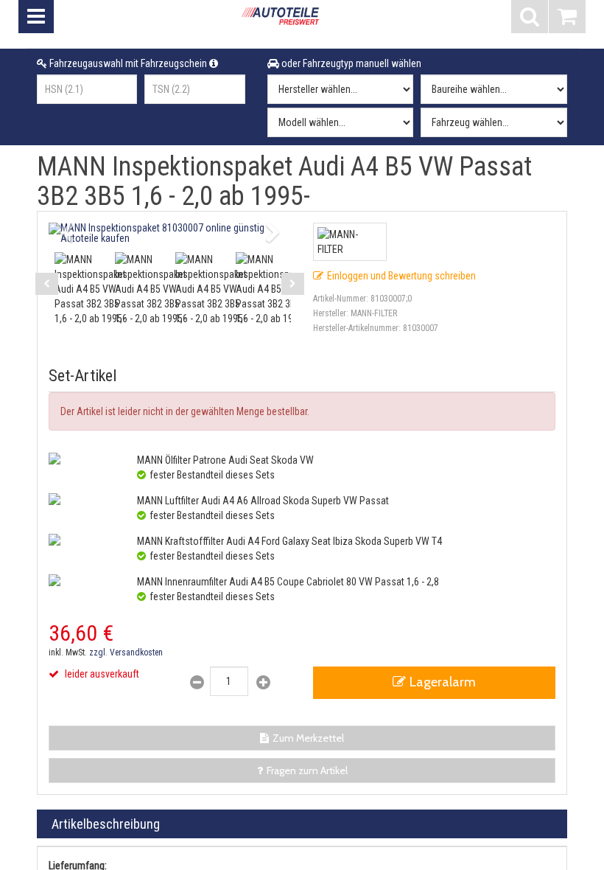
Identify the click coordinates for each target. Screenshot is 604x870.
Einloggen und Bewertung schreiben (401, 276)
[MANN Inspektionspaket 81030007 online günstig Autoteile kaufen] (170, 233)
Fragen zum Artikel (307, 770)
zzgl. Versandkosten (126, 652)
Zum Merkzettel (308, 738)
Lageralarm (443, 682)
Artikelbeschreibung (106, 824)
